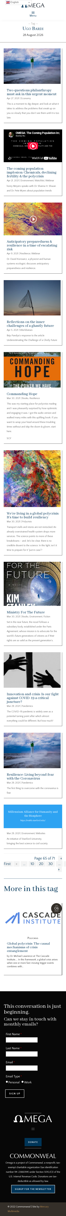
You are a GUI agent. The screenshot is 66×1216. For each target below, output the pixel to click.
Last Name (13, 1048)
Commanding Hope (22, 394)
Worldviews (26, 330)
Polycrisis (27, 521)
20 (41, 864)
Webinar (49, 180)
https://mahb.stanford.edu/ (32, 820)
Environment (27, 180)
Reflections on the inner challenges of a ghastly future (30, 324)
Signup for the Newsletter (33, 1189)
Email (9, 1062)
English (14, 2)
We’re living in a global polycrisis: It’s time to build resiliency (33, 515)
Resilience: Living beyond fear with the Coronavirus (30, 776)
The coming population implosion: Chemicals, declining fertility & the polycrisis (31, 172)
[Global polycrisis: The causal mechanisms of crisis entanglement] (33, 918)
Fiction (46, 616)
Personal (14, 1082)
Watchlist (39, 180)
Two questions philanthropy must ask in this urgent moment (31, 92)
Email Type (13, 1076)
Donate (33, 1142)
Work (28, 1082)
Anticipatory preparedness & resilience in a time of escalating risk (32, 245)
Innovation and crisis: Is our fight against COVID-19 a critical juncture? (33, 698)
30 (50, 864)
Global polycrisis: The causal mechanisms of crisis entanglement (28, 947)
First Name (13, 1034)
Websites (40, 833)
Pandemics (27, 706)
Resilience (25, 253)
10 (32, 864)
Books (25, 398)
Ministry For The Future (26, 612)
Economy (26, 98)
